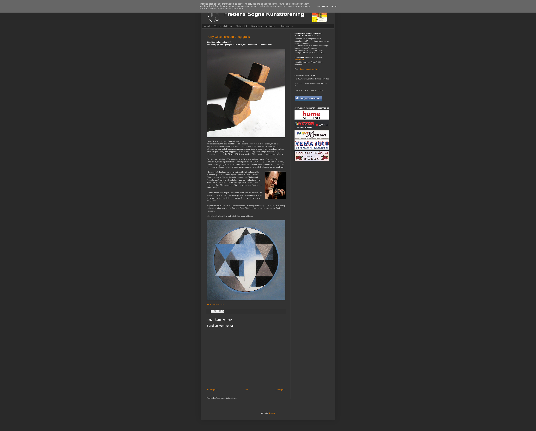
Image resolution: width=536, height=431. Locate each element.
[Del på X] (217, 311)
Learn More (322, 6)
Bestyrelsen (256, 26)
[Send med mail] (212, 311)
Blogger (272, 413)
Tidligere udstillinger (223, 26)
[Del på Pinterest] (222, 311)
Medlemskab (241, 26)
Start (246, 390)
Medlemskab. (300, 60)
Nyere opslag (212, 390)
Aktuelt (207, 26)
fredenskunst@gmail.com (310, 69)
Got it (334, 6)
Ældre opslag (280, 390)
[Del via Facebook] (220, 311)
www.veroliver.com (215, 304)
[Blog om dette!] (214, 311)
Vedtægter (270, 26)
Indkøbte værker (286, 26)
